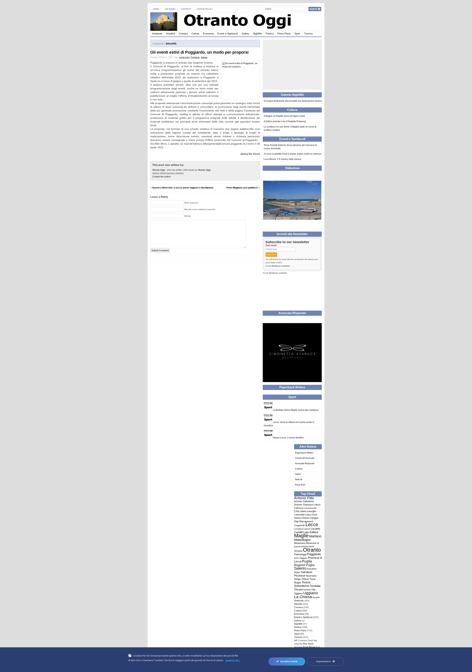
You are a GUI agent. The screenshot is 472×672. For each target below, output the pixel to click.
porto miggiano (300, 558)
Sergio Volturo (301, 579)
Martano (315, 536)
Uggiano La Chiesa (306, 595)
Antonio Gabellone (304, 501)
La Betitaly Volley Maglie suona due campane (296, 410)
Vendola (316, 597)
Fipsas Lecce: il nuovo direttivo (288, 437)
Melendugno (302, 540)
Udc (313, 589)
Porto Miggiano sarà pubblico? (242, 187)
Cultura (195, 33)
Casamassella (310, 508)
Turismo (308, 33)
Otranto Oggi (158, 170)
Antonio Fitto (304, 498)
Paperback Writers (304, 453)
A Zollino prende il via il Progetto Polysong (285, 121)
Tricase (298, 589)
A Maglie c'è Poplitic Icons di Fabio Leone (284, 116)
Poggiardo (195, 57)
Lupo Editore (310, 532)
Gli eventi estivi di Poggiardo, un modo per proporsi (199, 52)
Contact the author (161, 176)
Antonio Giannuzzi (304, 504)
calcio (317, 504)
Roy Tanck (308, 644)
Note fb (298, 479)
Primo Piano (284, 33)
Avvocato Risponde (305, 463)
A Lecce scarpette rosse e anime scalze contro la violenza (292, 154)
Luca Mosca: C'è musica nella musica (282, 159)
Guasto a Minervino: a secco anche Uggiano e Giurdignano (182, 187)
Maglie (301, 535)
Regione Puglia (304, 565)
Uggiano (298, 593)
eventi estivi (184, 57)
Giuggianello (299, 525)
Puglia (307, 561)
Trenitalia (315, 585)
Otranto (312, 550)
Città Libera (300, 511)
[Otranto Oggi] (186, 20)
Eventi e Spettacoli (228, 33)
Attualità (170, 33)
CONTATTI (186, 9)
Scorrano (311, 575)
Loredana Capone (302, 529)
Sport (297, 33)
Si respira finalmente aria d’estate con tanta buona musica (293, 101)
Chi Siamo (170, 9)
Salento (204, 57)
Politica (270, 33)
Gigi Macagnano (303, 521)
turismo (307, 589)
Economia (208, 33)
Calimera (298, 508)
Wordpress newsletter (281, 266)
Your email (271, 245)
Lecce (312, 524)
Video (298, 474)
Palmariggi (300, 554)
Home (156, 9)
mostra (304, 546)
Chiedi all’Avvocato (304, 458)
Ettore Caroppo (310, 518)
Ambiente (157, 33)
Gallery (245, 33)
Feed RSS (300, 485)
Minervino (300, 543)
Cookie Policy (205, 9)
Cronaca (183, 33)
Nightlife (257, 33)
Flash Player (309, 647)
